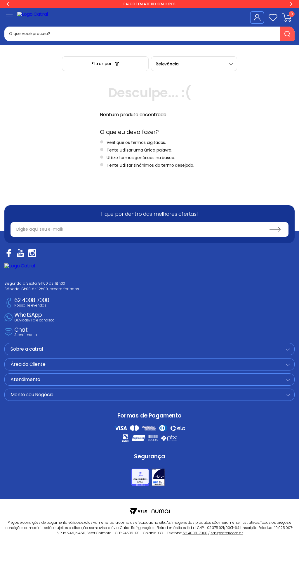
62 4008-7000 (194, 532)
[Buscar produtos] (287, 34)
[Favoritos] (273, 17)
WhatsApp (34, 317)
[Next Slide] (291, 4)
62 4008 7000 (31, 302)
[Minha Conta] (257, 17)
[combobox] (116, 34)
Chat (25, 332)
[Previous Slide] (7, 4)
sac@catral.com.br (227, 532)
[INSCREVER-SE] (275, 229)
